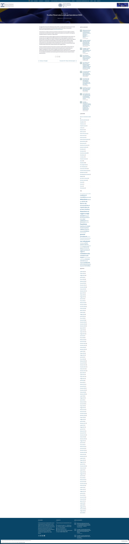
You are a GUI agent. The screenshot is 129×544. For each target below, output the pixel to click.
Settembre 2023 (83, 325)
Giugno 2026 (82, 273)
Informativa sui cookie (22, 542)
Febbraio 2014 (82, 479)
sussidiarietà (86, 262)
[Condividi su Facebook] (56, 56)
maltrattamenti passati (87, 239)
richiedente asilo (85, 253)
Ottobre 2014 (82, 467)
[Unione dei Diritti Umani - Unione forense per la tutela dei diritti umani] (64, 5)
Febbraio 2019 (82, 409)
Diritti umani (82, 131)
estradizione (86, 231)
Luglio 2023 (82, 329)
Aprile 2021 (82, 380)
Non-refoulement (83, 166)
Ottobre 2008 (82, 508)
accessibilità (89, 193)
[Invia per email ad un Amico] (57, 56)
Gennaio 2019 (82, 411)
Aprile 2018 (82, 421)
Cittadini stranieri (83, 125)
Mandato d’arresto (83, 158)
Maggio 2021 (82, 378)
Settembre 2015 (83, 456)
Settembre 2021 (83, 370)
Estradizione (82, 149)
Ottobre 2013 (82, 485)
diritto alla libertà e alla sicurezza (83, 203)
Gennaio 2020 (82, 403)
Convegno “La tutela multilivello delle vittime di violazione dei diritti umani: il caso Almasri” (87, 50)
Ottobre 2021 (82, 368)
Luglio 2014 (82, 469)
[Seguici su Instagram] (41, 536)
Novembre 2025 (83, 287)
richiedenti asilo (84, 255)
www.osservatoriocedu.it (58, 29)
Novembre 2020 (83, 390)
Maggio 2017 (82, 427)
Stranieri (81, 182)
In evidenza (82, 156)
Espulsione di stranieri (84, 145)
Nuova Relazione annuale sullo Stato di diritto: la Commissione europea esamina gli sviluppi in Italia (87, 57)
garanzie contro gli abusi (83, 232)
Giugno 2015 (82, 460)
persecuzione (81, 245)
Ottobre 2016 (82, 436)
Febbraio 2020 (82, 401)
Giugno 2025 (82, 294)
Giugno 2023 (82, 331)
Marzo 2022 (82, 359)
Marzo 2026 (82, 279)
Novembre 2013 (83, 483)
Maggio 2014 (82, 473)
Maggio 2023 (82, 333)
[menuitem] (29, 0)
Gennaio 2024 (82, 320)
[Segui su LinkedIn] (44, 536)
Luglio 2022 (82, 351)
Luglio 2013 (82, 487)
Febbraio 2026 (82, 281)
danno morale (88, 197)
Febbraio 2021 (82, 384)
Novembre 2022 (83, 345)
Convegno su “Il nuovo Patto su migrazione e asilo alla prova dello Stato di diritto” (86, 89)
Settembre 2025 (83, 290)
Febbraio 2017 (82, 431)
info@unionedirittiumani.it (62, 529)
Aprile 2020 (82, 399)
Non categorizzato (83, 164)
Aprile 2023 (82, 335)
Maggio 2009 (82, 506)
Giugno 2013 (82, 489)
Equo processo (82, 143)
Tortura (81, 186)
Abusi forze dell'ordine (84, 119)
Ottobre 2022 (82, 347)
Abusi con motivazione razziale (85, 116)
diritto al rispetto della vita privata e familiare (85, 207)
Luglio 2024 (82, 312)
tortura (81, 264)
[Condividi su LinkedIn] (59, 56)
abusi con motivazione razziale (83, 193)
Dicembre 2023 (82, 322)
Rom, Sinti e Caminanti (84, 178)
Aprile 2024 (82, 316)
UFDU (71, 18)
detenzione (83, 199)
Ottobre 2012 (82, 499)
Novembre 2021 (83, 366)
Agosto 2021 (82, 372)
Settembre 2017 (83, 423)
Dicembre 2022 (82, 343)
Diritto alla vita (82, 135)
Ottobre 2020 (82, 392)
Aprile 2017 (82, 429)
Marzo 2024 (82, 318)
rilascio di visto (86, 257)
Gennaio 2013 (82, 497)
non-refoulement (85, 241)
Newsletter (65, 13)
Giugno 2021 (82, 376)
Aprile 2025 (82, 298)
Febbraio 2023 (82, 339)
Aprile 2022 (82, 357)
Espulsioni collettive (83, 147)
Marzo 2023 (82, 337)
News (62, 13)
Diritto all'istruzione (83, 133)
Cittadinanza (82, 123)
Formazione (82, 151)
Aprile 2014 (82, 475)
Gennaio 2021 (82, 386)
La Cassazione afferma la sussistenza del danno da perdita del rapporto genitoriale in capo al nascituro (86, 73)
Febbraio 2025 (82, 302)
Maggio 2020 (82, 397)
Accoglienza (82, 121)
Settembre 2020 (83, 394)
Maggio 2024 (82, 314)
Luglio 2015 (82, 458)
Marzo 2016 (82, 444)
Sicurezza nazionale (83, 180)
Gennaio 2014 (82, 481)
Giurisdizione (82, 154)
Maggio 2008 (82, 510)
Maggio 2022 (82, 355)
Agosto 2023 (82, 327)
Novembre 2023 (83, 324)
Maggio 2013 (82, 491)
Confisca (81, 127)
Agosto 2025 (82, 292)
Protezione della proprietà (84, 170)
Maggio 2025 (82, 296)
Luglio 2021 (82, 374)
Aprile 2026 (82, 277)
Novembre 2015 (83, 452)
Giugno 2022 (82, 353)
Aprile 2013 (82, 493)
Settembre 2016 (83, 438)
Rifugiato (81, 176)
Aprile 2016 (82, 442)
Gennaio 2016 (82, 448)
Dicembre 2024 (82, 304)
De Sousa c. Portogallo (44, 60)
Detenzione (82, 129)
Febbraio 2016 (82, 446)
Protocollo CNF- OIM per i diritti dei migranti (67, 60)
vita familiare (87, 265)
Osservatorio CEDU (83, 168)
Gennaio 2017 (82, 432)
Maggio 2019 (82, 407)
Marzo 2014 (82, 477)
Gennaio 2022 (82, 362)
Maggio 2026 (82, 275)
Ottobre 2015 (82, 454)
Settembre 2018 (83, 415)
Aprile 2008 (82, 512)
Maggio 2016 (82, 440)
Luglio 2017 (82, 425)
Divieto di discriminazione (84, 139)
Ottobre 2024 (82, 308)
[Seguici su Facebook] (39, 536)
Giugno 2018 (82, 417)
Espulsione (83, 224)
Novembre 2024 (83, 306)
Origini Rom (86, 244)
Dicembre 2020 (82, 388)
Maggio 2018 (82, 419)
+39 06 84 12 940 (60, 526)
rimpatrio (84, 259)
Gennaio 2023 (82, 341)
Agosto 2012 (82, 501)
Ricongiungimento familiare (85, 174)
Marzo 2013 (82, 495)
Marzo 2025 (82, 300)
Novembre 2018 (83, 413)
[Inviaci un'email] (42, 536)
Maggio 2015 (82, 462)
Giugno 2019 (82, 405)
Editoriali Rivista (83, 141)
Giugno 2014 (82, 471)
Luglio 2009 (82, 504)
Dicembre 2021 (82, 364)
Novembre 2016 (83, 434)
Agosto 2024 (82, 310)
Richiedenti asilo (83, 172)
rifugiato (82, 257)
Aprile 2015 (82, 464)
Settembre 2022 (83, 349)
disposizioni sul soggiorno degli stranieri (84, 214)
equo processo (87, 222)
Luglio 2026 (82, 271)
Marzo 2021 (82, 382)
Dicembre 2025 (82, 285)
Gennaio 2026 (82, 283)
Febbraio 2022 (82, 360)
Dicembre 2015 (82, 450)
